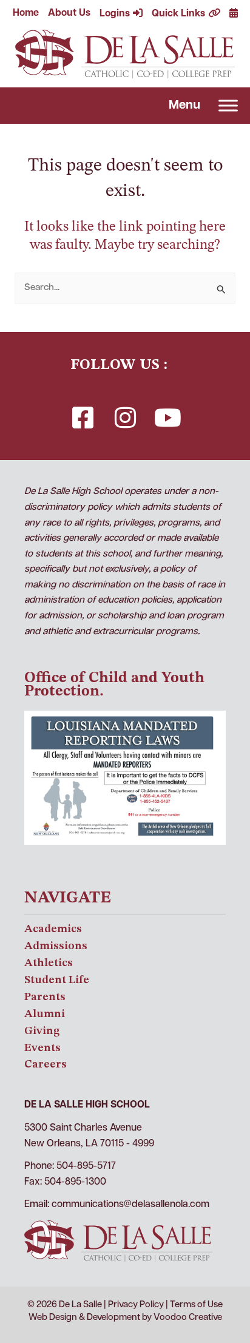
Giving (41, 1031)
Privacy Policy (136, 1305)
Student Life (56, 980)
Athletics (48, 963)
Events (42, 1048)
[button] (82, 417)
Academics (53, 929)
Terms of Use (196, 1305)
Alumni (44, 1014)
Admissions (55, 946)
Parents (45, 997)
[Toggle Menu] (228, 105)
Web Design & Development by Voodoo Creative (125, 1317)
